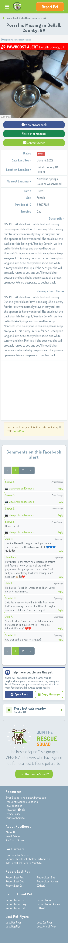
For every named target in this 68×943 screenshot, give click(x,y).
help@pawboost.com (34, 797)
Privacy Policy (13, 814)
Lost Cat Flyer (44, 922)
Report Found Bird (47, 900)
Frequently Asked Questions (22, 801)
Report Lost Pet (15, 877)
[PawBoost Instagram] (23, 810)
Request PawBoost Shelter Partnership (28, 859)
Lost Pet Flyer (13, 922)
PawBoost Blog (14, 805)
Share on (27, 134)
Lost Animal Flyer (46, 926)
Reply (60, 488)
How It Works (13, 836)
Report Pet (50, 6)
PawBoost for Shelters (18, 855)
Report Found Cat (15, 908)
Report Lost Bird (46, 877)
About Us (11, 832)
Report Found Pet (16, 900)
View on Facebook (36, 125)
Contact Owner (35, 143)
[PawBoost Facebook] (19, 810)
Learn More (18, 431)
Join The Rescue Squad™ (34, 774)
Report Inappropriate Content (17, 39)
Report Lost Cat (14, 885)
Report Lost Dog (15, 881)
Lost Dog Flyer (14, 926)
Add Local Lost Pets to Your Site (24, 863)
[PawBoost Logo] (17, 6)
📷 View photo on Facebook (19, 488)
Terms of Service (15, 818)
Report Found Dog (16, 904)
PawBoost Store (15, 840)
